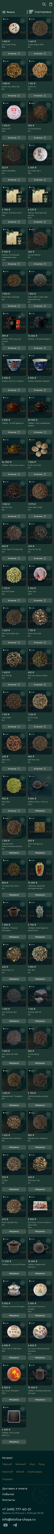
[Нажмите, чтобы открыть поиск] (44, 4)
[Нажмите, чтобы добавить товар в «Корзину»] (14, 53)
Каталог (7, 1458)
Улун (32, 1464)
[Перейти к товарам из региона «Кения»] (6, 145)
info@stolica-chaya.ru (19, 1519)
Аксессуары (34, 1471)
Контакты (8, 1500)
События (8, 1494)
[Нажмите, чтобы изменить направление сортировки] (31, 12)
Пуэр (41, 1464)
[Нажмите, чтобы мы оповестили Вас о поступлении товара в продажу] (40, 811)
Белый (20, 1471)
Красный (7, 1471)
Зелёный (20, 1464)
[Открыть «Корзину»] (50, 4)
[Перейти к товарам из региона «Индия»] (32, 103)
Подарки (7, 1479)
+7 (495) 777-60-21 (16, 1509)
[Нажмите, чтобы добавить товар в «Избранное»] (22, 20)
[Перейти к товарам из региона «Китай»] (6, 19)
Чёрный (7, 1464)
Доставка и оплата (14, 1488)
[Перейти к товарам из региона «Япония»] (32, 776)
